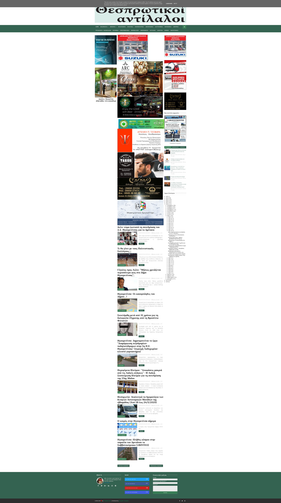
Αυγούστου (170, 211)
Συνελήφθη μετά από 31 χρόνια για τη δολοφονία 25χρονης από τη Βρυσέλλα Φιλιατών (137, 318)
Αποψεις (176, 26)
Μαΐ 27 (170, 220)
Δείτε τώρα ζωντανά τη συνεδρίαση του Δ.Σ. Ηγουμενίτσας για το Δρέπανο (138, 228)
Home (97, 26)
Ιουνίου (169, 214)
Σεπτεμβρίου (170, 210)
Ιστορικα (115, 30)
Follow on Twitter (130, 479)
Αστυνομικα (159, 26)
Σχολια (182, 147)
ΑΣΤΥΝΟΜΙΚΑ (122, 334)
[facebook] (98, 485)
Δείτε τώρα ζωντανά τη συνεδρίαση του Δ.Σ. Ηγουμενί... (176, 232)
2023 (167, 199)
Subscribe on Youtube (131, 488)
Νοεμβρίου (170, 207)
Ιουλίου (169, 213)
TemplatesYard (107, 500)
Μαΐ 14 (170, 261)
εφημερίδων (179, 143)
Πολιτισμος (122, 26)
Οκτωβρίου (170, 208)
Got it (175, 3)
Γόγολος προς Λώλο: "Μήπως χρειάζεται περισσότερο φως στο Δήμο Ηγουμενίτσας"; (139, 272)
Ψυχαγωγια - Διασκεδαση (103, 30)
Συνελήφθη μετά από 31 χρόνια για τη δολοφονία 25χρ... (176, 243)
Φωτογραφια (174, 30)
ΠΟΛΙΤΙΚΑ (122, 244)
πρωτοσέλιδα (173, 143)
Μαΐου (169, 215)
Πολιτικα (130, 26)
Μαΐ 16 (170, 258)
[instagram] (112, 485)
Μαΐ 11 (170, 264)
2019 (167, 280)
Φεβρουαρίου (170, 277)
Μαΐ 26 (170, 221)
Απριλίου (169, 274)
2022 (167, 201)
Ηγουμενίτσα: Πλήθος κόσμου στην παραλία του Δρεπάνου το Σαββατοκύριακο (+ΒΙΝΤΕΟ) (136, 442)
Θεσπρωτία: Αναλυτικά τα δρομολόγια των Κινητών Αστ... (176, 251)
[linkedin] (108, 485)
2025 (167, 196)
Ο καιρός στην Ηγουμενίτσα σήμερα (136, 421)
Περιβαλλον (135, 30)
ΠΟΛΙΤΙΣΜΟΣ (122, 265)
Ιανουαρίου (170, 278)
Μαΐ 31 (170, 217)
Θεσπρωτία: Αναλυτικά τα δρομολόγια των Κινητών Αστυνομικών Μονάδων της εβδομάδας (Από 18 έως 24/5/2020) (140, 400)
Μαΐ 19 (170, 229)
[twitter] (101, 485)
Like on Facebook (130, 483)
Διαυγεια (160, 30)
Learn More (169, 3)
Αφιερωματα (144, 30)
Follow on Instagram (131, 492)
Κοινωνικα (168, 26)
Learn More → (107, 482)
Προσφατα (168, 147)
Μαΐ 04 (170, 271)
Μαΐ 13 (170, 262)
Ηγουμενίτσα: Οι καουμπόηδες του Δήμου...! (136, 295)
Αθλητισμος (149, 26)
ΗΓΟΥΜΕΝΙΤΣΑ (123, 310)
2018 (167, 281)
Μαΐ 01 (170, 273)
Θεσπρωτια (103, 26)
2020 (167, 204)
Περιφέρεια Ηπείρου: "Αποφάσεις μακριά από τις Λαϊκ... (176, 249)
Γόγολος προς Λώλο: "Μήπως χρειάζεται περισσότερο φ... (175, 238)
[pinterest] (115, 485)
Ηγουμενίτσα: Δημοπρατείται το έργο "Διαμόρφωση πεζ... (177, 246)
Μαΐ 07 (170, 267)
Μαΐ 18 (170, 230)
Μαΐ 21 (170, 226)
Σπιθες (166, 30)
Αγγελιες (153, 30)
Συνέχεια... (142, 243)
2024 (167, 198)
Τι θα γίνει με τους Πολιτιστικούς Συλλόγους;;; (135, 250)
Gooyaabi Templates (124, 500)
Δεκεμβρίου (170, 205)
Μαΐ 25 (170, 223)
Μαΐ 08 (170, 265)
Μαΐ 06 (170, 268)
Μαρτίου (169, 275)
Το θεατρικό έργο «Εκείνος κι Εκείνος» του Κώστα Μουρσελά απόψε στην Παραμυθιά (178, 152)
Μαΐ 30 (170, 218)
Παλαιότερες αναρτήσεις (156, 465)
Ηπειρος (112, 26)
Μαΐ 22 (170, 224)
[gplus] (105, 485)
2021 (167, 202)
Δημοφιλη (175, 147)
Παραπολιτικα (139, 26)
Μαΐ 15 (170, 259)
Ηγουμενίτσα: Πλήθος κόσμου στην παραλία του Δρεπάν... (176, 256)
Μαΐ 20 (170, 227)
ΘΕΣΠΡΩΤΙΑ (122, 416)
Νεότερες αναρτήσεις (123, 465)
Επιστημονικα (124, 30)
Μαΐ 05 (170, 270)
